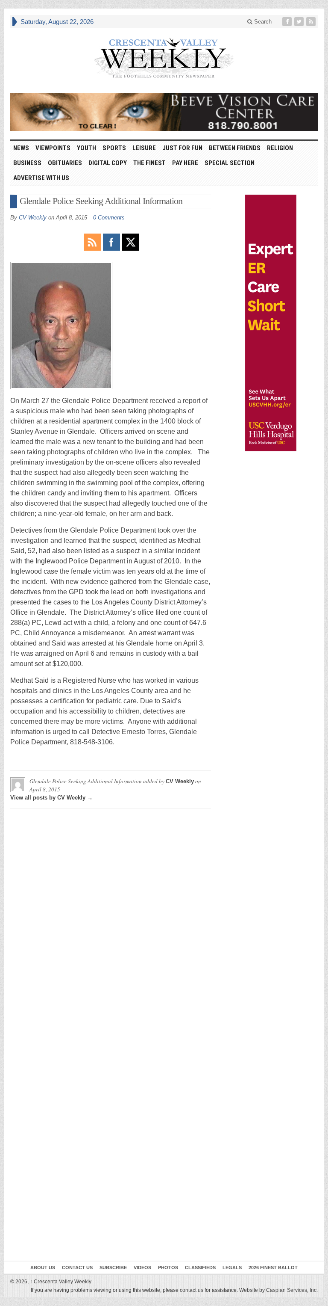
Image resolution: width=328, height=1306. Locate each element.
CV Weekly (33, 217)
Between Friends (235, 148)
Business (27, 163)
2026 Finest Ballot (273, 1267)
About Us (42, 1267)
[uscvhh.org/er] (270, 323)
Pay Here (185, 163)
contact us (191, 1290)
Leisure (144, 148)
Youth (86, 148)
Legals (232, 1267)
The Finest (149, 163)
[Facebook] (288, 22)
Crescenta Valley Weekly (60, 1282)
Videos (142, 1267)
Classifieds (200, 1267)
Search (262, 21)
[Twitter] (300, 22)
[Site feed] (312, 22)
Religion (280, 148)
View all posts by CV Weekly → (51, 797)
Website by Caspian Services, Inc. (278, 1290)
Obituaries (65, 163)
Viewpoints (52, 148)
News (21, 148)
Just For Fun (182, 148)
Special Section (230, 163)
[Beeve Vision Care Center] (164, 112)
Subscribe (113, 1267)
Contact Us (77, 1267)
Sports (114, 148)
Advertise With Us (41, 178)
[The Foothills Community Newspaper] (164, 58)
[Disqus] (110, 922)
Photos (168, 1267)
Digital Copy (107, 163)
